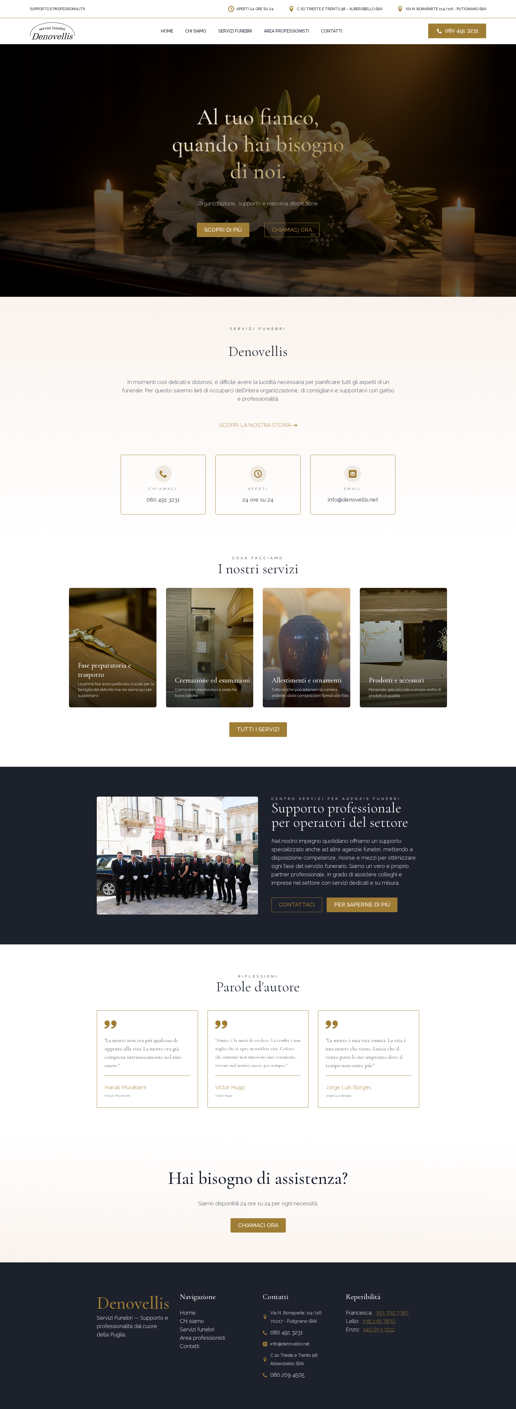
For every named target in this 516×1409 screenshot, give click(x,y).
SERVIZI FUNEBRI (235, 31)
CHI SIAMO (195, 31)
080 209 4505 (287, 1375)
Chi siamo (192, 1321)
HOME (167, 31)
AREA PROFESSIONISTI (286, 31)
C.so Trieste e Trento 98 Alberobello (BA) (294, 1359)
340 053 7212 (379, 1329)
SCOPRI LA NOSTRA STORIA (255, 425)
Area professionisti (202, 1338)
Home (188, 1313)
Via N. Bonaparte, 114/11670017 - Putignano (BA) (296, 1317)
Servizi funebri (197, 1329)
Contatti (189, 1346)
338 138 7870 (378, 1321)
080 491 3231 (286, 1332)
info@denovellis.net (289, 1344)
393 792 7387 (392, 1313)
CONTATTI (331, 31)
